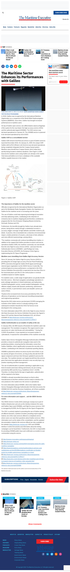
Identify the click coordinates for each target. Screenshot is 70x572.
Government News (20, 555)
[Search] (3, 13)
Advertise (38, 27)
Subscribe (52, 27)
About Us (13, 534)
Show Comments (35, 524)
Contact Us (38, 534)
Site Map (57, 534)
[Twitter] (51, 554)
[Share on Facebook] (3, 66)
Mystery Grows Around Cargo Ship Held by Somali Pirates (60, 508)
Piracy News (18, 540)
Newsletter (31, 27)
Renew (40, 479)
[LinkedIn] (47, 554)
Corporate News (19, 560)
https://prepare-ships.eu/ (11, 441)
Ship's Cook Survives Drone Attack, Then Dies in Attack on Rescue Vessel (10, 510)
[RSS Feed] (56, 554)
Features (10, 27)
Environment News (20, 557)
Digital (27, 479)
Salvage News (18, 550)
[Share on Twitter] (7, 66)
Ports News (18, 547)
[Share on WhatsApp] (19, 66)
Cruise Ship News (19, 545)
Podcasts (17, 27)
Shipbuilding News (20, 543)
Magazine (24, 27)
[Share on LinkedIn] (11, 66)
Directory (45, 27)
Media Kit (66, 19)
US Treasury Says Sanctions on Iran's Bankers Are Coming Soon (43, 510)
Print (21, 479)
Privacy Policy (48, 534)
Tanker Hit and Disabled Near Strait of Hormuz (26, 513)
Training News (18, 552)
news (4, 27)
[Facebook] (43, 554)
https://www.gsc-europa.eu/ (18, 424)
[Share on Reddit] (15, 66)
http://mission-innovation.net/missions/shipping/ (18, 439)
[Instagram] (60, 554)
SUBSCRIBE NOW (61, 13)
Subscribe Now (63, 82)
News (4, 540)
